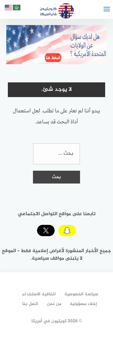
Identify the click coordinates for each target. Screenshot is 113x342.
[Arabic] (17, 8)
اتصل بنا (30, 304)
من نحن (54, 304)
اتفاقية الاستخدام (39, 294)
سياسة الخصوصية (81, 294)
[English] (9, 8)
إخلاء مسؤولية (83, 304)
